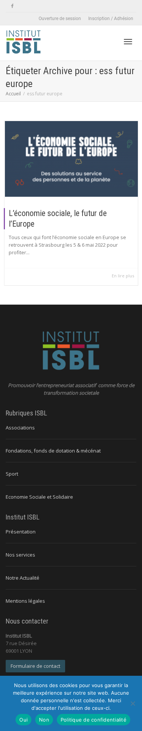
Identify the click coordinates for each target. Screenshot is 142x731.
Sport (12, 473)
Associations (20, 427)
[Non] (132, 703)
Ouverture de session (60, 18)
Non (44, 720)
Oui (23, 720)
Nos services (20, 554)
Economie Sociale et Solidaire (39, 496)
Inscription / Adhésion (110, 18)
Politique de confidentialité (93, 720)
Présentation (21, 531)
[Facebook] (12, 6)
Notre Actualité (22, 577)
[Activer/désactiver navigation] (128, 41)
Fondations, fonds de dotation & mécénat (53, 450)
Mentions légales (25, 600)
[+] (71, 159)
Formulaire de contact (35, 666)
